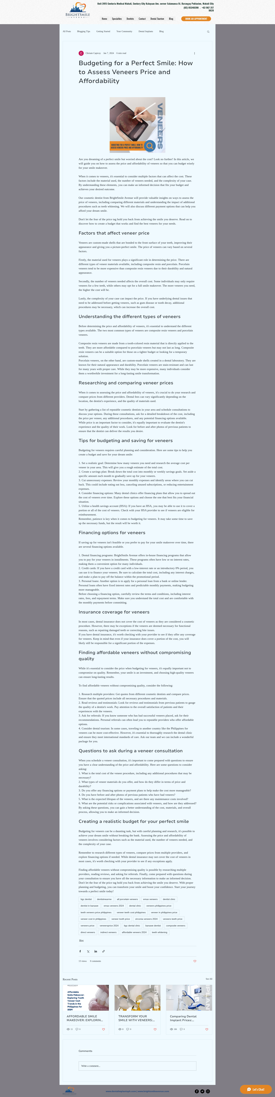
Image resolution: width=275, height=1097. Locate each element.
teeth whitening (159, 932)
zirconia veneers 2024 (146, 919)
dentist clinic (169, 899)
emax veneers (150, 899)
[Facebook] (197, 1091)
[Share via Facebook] (80, 951)
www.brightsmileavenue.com (153, 1091)
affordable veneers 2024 (134, 932)
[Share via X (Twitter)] (87, 951)
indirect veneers (108, 932)
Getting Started (103, 31)
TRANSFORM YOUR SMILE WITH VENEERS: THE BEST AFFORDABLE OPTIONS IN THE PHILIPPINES (136, 1018)
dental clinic (135, 905)
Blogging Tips (83, 31)
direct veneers (88, 932)
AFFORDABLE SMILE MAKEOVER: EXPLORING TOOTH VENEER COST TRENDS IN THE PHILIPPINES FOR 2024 (85, 1018)
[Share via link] (103, 951)
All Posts (67, 31)
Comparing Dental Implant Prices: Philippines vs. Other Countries (185, 1018)
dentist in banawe (89, 905)
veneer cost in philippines (93, 919)
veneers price (87, 925)
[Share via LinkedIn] (95, 951)
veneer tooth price (121, 919)
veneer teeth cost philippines (131, 912)
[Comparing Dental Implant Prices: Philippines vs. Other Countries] (189, 998)
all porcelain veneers (127, 899)
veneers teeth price (172, 919)
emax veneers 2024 (114, 905)
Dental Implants (146, 31)
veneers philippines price (158, 905)
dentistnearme (104, 899)
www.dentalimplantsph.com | (122, 1091)
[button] (208, 31)
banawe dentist (153, 925)
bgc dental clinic (132, 925)
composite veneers (175, 925)
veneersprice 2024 (109, 925)
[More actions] (194, 53)
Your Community (124, 31)
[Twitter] (202, 1091)
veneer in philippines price (164, 912)
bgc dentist (86, 899)
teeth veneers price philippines (96, 912)
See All (209, 979)
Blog (161, 31)
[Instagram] (208, 1091)
